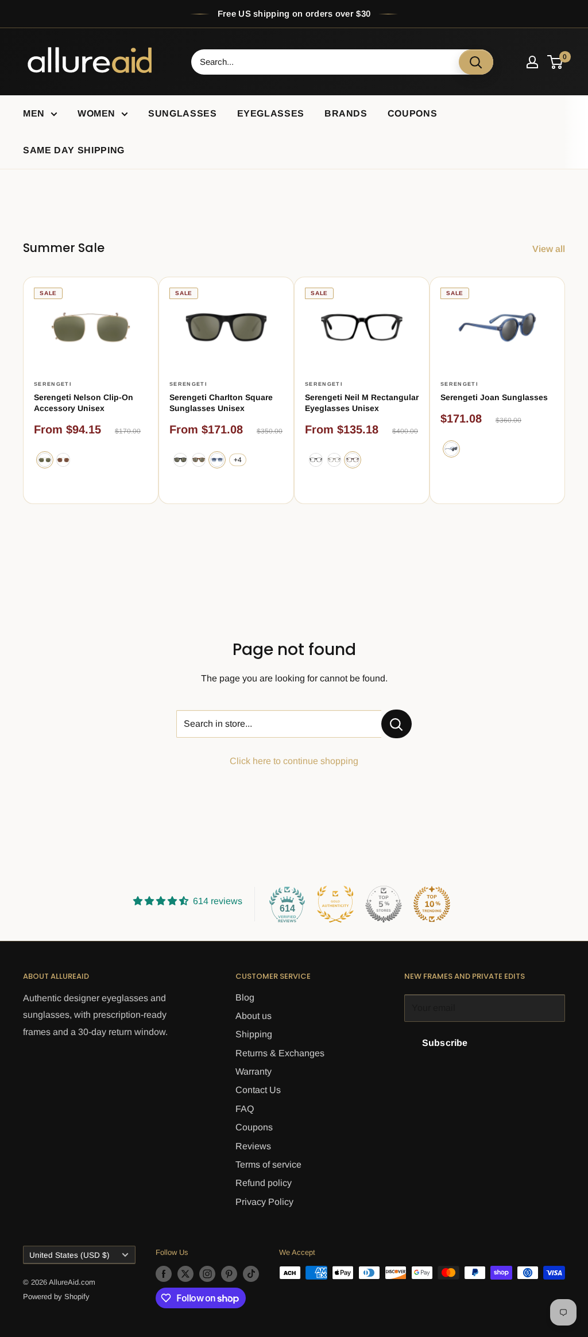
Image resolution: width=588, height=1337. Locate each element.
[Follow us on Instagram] (207, 1274)
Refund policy (263, 1183)
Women (96, 113)
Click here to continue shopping (294, 761)
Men (34, 113)
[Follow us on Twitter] (185, 1274)
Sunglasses (182, 113)
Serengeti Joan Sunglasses (494, 397)
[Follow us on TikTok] (251, 1274)
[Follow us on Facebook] (164, 1274)
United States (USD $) (69, 1255)
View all (549, 249)
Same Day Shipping (74, 150)
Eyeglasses (270, 113)
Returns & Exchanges (279, 1053)
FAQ (244, 1109)
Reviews (253, 1146)
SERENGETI (53, 384)
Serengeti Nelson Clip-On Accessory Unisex (83, 403)
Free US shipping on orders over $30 (294, 13)
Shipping (253, 1034)
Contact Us (258, 1090)
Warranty (253, 1071)
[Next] (565, 391)
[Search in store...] (396, 724)
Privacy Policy (264, 1202)
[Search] (476, 62)
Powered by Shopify (56, 1296)
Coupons (412, 113)
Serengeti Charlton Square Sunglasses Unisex (221, 403)
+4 (238, 460)
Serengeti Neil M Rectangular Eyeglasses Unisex (362, 403)
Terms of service (268, 1164)
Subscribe (444, 1043)
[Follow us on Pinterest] (229, 1274)
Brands (346, 113)
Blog (244, 997)
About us (253, 1016)
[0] (555, 62)
